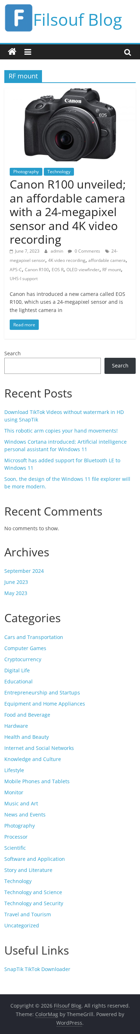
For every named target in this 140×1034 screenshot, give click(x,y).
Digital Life (17, 670)
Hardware (16, 725)
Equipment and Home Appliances (44, 703)
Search (12, 353)
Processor (16, 836)
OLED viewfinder (82, 270)
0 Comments (87, 251)
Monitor (13, 792)
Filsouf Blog (77, 19)
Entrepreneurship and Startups (42, 692)
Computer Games (25, 648)
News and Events (25, 814)
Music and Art (21, 803)
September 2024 (24, 570)
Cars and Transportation (33, 637)
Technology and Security (33, 903)
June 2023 (16, 582)
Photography (26, 172)
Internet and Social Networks (39, 748)
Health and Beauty (26, 736)
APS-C (16, 270)
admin (57, 251)
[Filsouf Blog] (12, 51)
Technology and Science (33, 892)
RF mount (111, 270)
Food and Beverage (27, 714)
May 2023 (15, 593)
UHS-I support (24, 278)
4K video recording (66, 260)
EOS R (58, 270)
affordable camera (107, 260)
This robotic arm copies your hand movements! (61, 430)
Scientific (15, 847)
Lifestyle (14, 770)
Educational (18, 681)
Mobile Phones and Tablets (37, 781)
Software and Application (34, 858)
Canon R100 (37, 270)
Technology (58, 172)
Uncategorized (21, 925)
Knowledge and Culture (32, 759)
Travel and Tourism (27, 914)
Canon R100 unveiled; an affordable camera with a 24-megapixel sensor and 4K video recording (68, 211)
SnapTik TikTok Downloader (37, 969)
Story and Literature (28, 870)
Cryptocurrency (22, 659)
